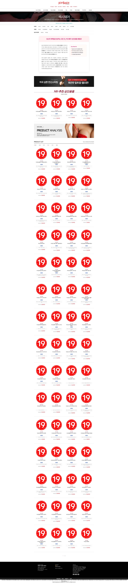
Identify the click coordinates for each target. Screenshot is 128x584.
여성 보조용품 (60, 10)
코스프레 (39, 26)
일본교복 (64, 26)
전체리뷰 (64, 6)
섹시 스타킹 (62, 29)
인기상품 (35, 145)
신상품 (39, 145)
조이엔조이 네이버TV (79, 574)
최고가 (48, 145)
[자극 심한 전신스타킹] (64, 81)
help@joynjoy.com (77, 571)
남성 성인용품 (38, 10)
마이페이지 (75, 6)
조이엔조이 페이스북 (75, 574)
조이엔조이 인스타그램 (77, 574)
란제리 (60, 26)
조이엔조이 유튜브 (80, 574)
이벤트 (68, 6)
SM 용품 (90, 10)
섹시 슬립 (50, 29)
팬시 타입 (42, 32)
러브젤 (71, 10)
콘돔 (66, 10)
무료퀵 (56, 6)
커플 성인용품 (77, 10)
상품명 (57, 145)
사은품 (71, 6)
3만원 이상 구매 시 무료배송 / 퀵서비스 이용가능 (64, 23)
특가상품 (52, 6)
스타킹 (48, 26)
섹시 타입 (46, 32)
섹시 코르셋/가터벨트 (56, 29)
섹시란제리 (84, 10)
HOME (35, 12)
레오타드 (52, 26)
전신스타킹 (43, 26)
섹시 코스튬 (67, 29)
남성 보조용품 (45, 10)
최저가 (44, 145)
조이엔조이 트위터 (73, 574)
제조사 (52, 145)
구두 (67, 26)
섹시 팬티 (39, 29)
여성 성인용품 (53, 10)
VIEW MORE (39, 126)
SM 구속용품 (72, 26)
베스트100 (60, 6)
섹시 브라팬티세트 (45, 29)
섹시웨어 (43, 12)
